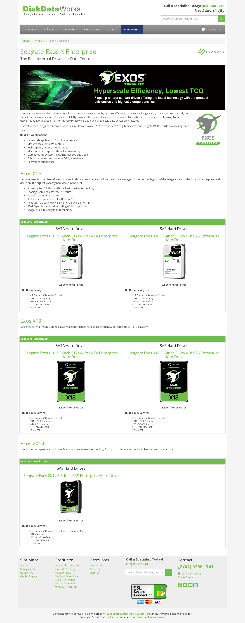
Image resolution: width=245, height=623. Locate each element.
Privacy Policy (157, 617)
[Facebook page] (180, 586)
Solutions (50, 29)
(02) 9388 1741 (213, 6)
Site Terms (137, 617)
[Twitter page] (185, 586)
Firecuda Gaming (65, 569)
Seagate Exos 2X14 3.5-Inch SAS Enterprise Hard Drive (71, 475)
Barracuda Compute (67, 565)
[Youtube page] (190, 586)
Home (26, 40)
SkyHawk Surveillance (67, 576)
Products (31, 29)
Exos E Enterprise (65, 579)
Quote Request (91, 29)
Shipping (95, 569)
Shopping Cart (213, 29)
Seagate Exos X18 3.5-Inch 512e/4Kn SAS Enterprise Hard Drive (174, 354)
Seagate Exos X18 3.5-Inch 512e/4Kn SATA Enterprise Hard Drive (71, 354)
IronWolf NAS (63, 572)
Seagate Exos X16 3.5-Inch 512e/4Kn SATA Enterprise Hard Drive (71, 238)
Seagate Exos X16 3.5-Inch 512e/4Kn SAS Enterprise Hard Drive (174, 238)
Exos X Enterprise (65, 583)
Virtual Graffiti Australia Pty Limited (126, 613)
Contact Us (112, 29)
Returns (94, 572)
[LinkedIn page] (195, 586)
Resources (69, 29)
